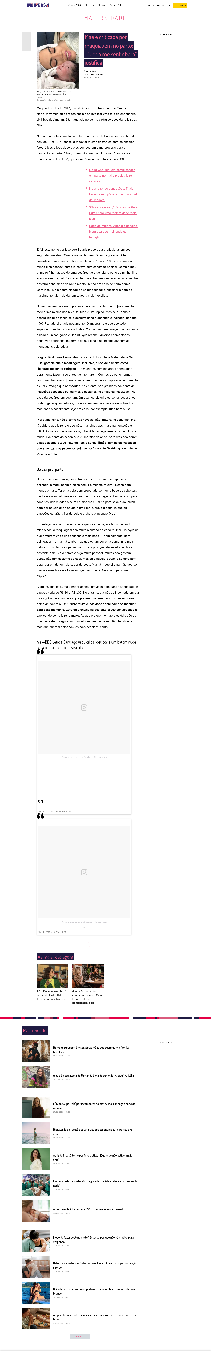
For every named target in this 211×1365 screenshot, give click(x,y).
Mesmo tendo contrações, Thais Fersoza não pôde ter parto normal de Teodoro (113, 194)
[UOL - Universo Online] (51, 5)
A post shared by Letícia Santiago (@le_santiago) (84, 757)
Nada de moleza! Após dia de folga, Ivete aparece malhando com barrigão (113, 231)
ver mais (78, 1336)
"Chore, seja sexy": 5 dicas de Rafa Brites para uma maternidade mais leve (113, 212)
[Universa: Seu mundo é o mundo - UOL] (38, 5)
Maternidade (105, 17)
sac (149, 5)
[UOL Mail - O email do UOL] (156, 5)
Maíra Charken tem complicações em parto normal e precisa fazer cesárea (112, 175)
